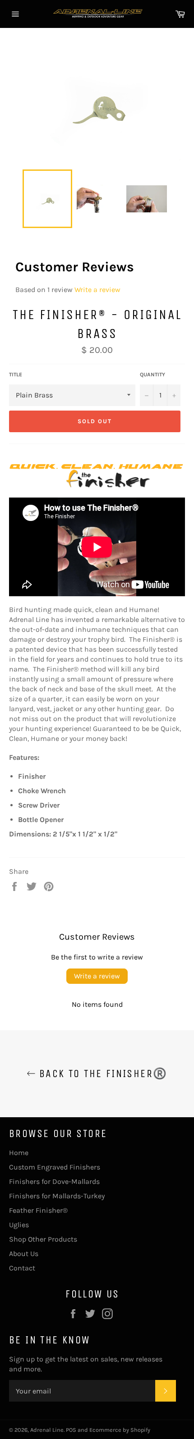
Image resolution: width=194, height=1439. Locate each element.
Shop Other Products (43, 1239)
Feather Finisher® (38, 1210)
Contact (22, 1268)
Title (15, 374)
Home (18, 1152)
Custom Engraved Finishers (54, 1167)
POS (71, 1429)
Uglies (19, 1224)
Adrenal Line (47, 1429)
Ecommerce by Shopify (119, 1429)
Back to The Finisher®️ (102, 1073)
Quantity (152, 374)
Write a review (97, 289)
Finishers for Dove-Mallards (54, 1181)
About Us (23, 1253)
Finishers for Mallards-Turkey (57, 1196)
